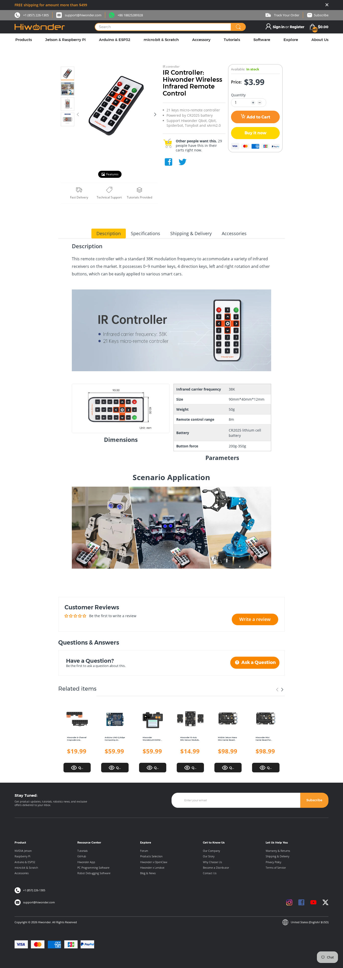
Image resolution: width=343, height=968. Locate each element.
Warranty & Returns (278, 851)
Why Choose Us (212, 862)
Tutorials (82, 851)
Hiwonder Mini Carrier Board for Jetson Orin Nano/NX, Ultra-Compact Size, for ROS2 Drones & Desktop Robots (264, 739)
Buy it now (255, 133)
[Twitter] (182, 162)
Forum (144, 851)
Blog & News (148, 873)
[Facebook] (168, 162)
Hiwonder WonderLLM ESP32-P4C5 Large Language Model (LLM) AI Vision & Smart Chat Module (152, 739)
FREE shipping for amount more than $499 (51, 5)
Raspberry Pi (22, 856)
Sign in (279, 27)
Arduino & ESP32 (25, 862)
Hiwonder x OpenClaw (153, 862)
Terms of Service (276, 867)
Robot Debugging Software (93, 873)
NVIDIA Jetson (23, 851)
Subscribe (314, 800)
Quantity (238, 95)
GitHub (81, 856)
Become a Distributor (216, 867)
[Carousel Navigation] (280, 689)
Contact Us (209, 873)
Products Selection (151, 856)
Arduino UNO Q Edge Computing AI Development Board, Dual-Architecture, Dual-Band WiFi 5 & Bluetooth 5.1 (115, 739)
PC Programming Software (93, 867)
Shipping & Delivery (277, 856)
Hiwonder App (86, 862)
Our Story (208, 856)
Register (297, 27)
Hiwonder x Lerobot (152, 867)
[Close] (327, 5)
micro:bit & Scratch (26, 867)
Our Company (211, 851)
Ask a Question (258, 662)
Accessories (22, 873)
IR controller (171, 67)
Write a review (255, 619)
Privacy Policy (273, 862)
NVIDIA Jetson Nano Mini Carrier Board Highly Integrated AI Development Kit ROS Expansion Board (228, 739)
